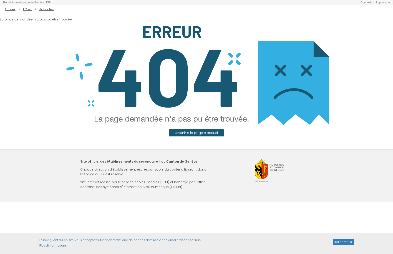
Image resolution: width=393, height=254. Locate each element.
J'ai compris (343, 242)
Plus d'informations (53, 245)
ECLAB (27, 9)
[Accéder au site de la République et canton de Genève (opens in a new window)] (269, 170)
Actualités (46, 9)
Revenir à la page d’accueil (196, 133)
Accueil (10, 9)
